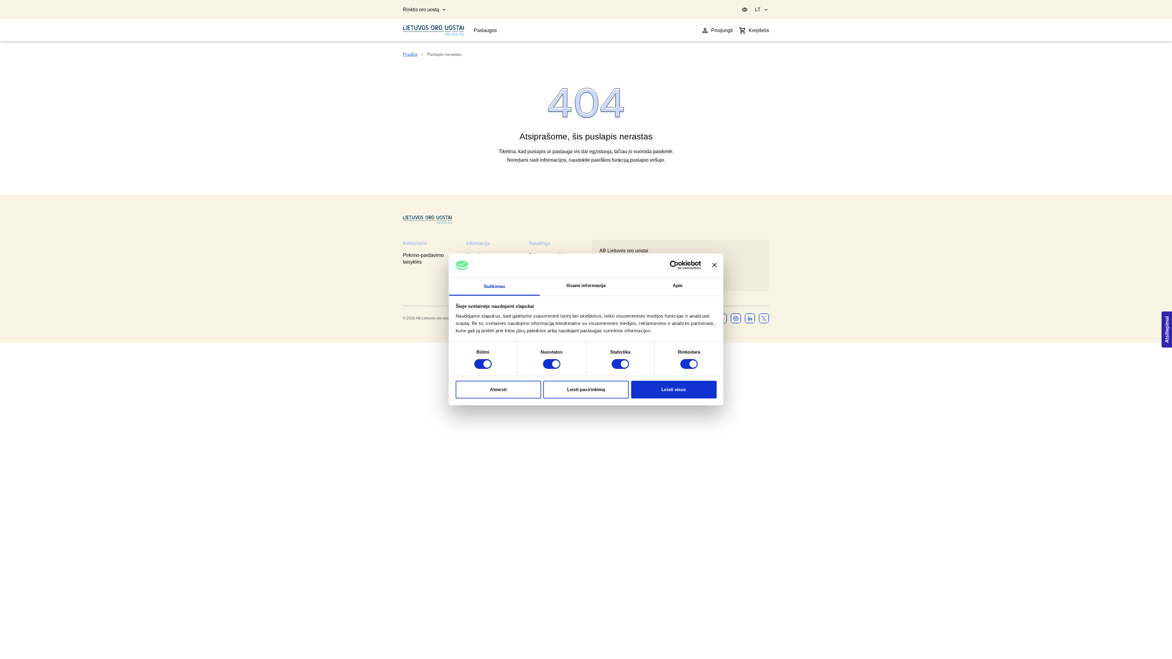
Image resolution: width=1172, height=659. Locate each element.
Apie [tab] (677, 285)
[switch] (551, 364)
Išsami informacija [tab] (586, 285)
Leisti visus (673, 389)
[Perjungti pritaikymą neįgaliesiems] (745, 10)
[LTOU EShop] (427, 219)
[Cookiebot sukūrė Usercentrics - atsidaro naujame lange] (674, 265)
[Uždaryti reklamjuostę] (714, 265)
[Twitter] (764, 318)
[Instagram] (736, 318)
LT (758, 9)
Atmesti (498, 389)
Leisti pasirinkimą (586, 389)
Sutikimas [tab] (494, 286)
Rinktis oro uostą (421, 9)
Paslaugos (485, 30)
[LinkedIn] (750, 318)
